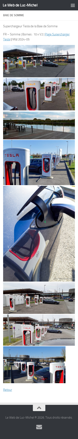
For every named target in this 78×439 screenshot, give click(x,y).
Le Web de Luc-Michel (20, 5)
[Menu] (73, 5)
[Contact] (39, 427)
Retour (7, 390)
